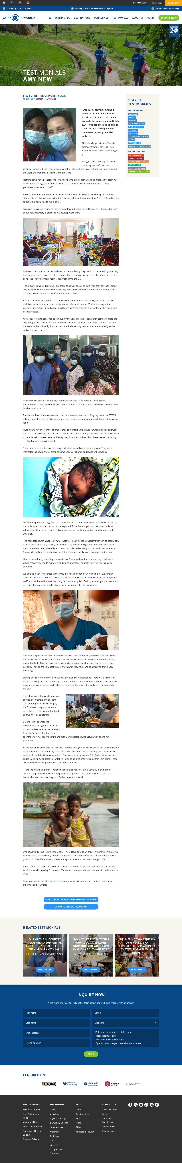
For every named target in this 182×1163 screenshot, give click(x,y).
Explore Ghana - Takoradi (71, 906)
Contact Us (109, 1104)
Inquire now (169, 17)
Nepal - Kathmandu (137, 168)
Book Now (173, 3)
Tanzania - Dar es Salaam (139, 171)
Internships (62, 17)
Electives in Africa (53, 881)
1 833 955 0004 (139, 3)
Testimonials (120, 17)
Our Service (101, 17)
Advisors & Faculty (85, 1131)
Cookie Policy (108, 1126)
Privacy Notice (109, 1131)
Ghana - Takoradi (46, 99)
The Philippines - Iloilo (138, 162)
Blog (78, 1118)
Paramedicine (134, 143)
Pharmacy (133, 130)
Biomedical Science (137, 124)
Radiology (133, 133)
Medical (132, 117)
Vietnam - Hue (134, 165)
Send (91, 1054)
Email (104, 1114)
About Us (137, 17)
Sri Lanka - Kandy (136, 155)
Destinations (82, 17)
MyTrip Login (157, 3)
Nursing (132, 120)
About (80, 1104)
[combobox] (125, 1013)
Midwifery (29, 99)
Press (78, 1122)
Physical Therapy (136, 127)
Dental (132, 140)
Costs (150, 17)
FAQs (78, 1127)
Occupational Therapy (138, 136)
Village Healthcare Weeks (140, 146)
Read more (45, 969)
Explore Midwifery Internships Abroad (71, 899)
